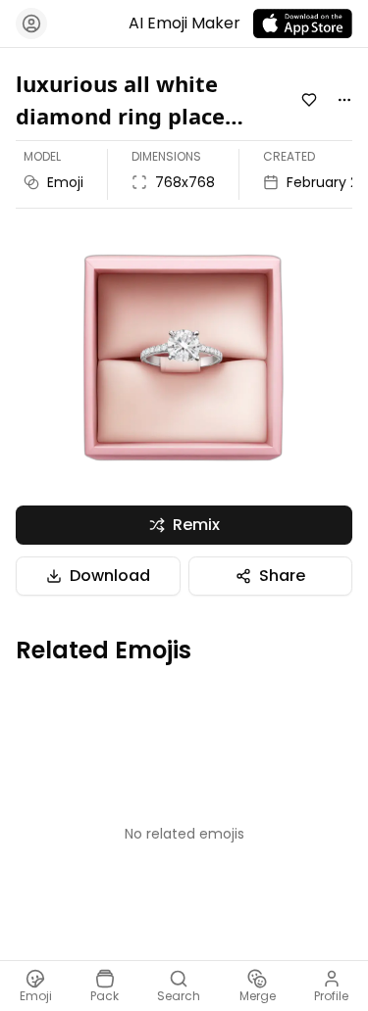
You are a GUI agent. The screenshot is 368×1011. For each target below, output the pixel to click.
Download (110, 575)
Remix (196, 524)
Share (282, 575)
